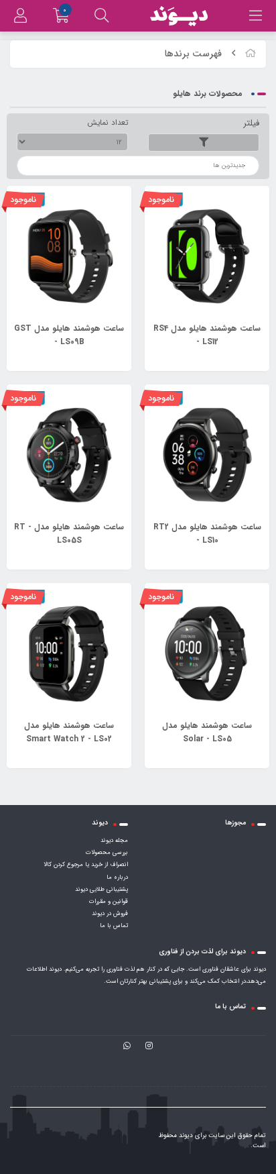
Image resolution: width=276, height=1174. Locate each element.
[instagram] (149, 1046)
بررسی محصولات (107, 852)
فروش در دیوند (110, 913)
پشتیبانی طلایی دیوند (101, 889)
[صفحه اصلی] (250, 53)
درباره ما (117, 877)
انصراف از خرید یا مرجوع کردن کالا (86, 864)
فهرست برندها (193, 53)
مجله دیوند (114, 840)
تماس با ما (114, 925)
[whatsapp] (127, 1046)
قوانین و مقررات (108, 901)
